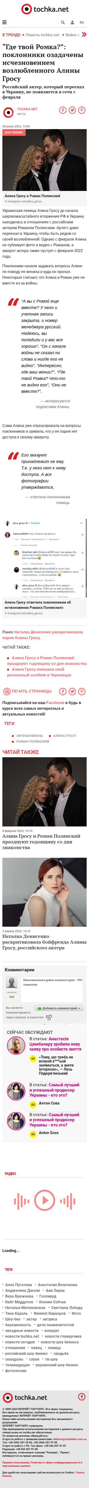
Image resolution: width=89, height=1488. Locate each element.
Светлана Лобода (67, 1307)
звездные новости (21, 1330)
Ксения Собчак (52, 1302)
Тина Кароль (16, 1313)
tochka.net (27, 109)
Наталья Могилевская (25, 1307)
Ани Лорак (55, 1290)
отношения (15, 1348)
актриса (50, 1319)
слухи (34, 1359)
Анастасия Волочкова (57, 1285)
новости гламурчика (63, 1336)
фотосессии (15, 1370)
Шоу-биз (12, 1319)
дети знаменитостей (55, 1325)
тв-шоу (51, 1359)
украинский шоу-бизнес (57, 1365)
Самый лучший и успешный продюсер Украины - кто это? (54, 1090)
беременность (18, 1325)
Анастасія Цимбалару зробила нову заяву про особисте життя (55, 1044)
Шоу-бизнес (14, 132)
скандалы (14, 1359)
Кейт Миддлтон (19, 1302)
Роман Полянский (32, 741)
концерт (51, 1330)
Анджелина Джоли (22, 1290)
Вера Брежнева (19, 1296)
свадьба (61, 1353)
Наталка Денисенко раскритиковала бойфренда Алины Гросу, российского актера (44, 942)
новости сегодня (20, 1342)
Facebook (55, 703)
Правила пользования (15, 1462)
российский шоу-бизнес (26, 1353)
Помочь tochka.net (43, 35)
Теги (9, 1269)
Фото (76, 1313)
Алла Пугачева (18, 1285)
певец (36, 1348)
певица (54, 1348)
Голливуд (47, 1296)
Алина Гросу (64, 736)
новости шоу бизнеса (60, 1342)
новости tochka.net (22, 1336)
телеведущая (17, 1365)
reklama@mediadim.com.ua (69, 1439)
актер (31, 1319)
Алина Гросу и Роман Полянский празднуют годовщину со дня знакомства (41, 842)
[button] (72, 22)
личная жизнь (29, 736)
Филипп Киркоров (50, 1313)
